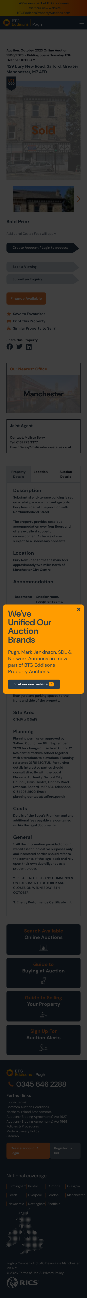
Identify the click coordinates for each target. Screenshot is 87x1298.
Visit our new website (31, 684)
